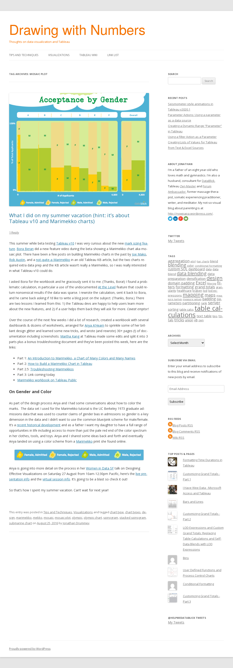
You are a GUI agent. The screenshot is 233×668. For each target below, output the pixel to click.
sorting (173, 309)
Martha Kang (69, 336)
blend (214, 261)
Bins (186, 558)
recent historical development (39, 425)
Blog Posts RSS (182, 425)
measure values (192, 299)
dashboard (196, 269)
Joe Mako (139, 254)
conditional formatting (208, 265)
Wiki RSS (178, 438)
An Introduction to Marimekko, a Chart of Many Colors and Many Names (81, 358)
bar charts (203, 261)
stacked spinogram (132, 518)
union (189, 320)
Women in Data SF (100, 468)
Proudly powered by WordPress (30, 649)
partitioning (191, 303)
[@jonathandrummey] (170, 220)
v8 (196, 320)
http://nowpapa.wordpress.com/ (190, 213)
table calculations (195, 311)
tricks (179, 319)
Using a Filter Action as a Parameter (192, 137)
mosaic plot (63, 518)
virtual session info (56, 479)
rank (204, 303)
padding (209, 298)
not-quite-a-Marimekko (53, 260)
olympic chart (93, 518)
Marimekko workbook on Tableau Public (47, 380)
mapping (193, 294)
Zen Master (188, 186)
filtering (211, 283)
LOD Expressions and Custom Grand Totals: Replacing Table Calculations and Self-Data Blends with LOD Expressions (203, 539)
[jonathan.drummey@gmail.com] (186, 220)
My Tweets (176, 241)
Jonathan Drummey (76, 523)
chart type (117, 512)
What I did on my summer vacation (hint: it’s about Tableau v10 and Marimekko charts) (69, 218)
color (190, 265)
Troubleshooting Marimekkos (52, 369)
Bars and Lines (193, 502)
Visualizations (58, 55)
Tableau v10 (65, 243)
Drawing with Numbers (77, 29)
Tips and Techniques (23, 55)
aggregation (179, 260)
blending (177, 265)
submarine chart (20, 523)
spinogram (110, 518)
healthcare (184, 291)
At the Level (107, 287)
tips (215, 316)
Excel (201, 283)
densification (196, 278)
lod (205, 291)
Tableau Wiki (88, 55)
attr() (193, 261)
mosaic (48, 518)
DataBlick (208, 181)
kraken (197, 291)
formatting (185, 286)
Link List (113, 55)
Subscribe (176, 402)
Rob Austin (17, 260)
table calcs (187, 309)
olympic (77, 518)
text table (204, 316)
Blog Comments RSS (186, 431)
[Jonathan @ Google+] (180, 220)
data (209, 269)
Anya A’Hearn (94, 325)
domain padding (181, 283)
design (215, 277)
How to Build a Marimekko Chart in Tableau (60, 363)
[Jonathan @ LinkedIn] (175, 220)
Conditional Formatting (198, 584)
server (214, 302)
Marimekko (84, 441)
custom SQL (177, 268)
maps (210, 295)
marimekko (24, 518)
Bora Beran (25, 249)
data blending (192, 273)
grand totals (205, 286)
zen (201, 320)
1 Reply (14, 232)
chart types (133, 512)
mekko (37, 518)
